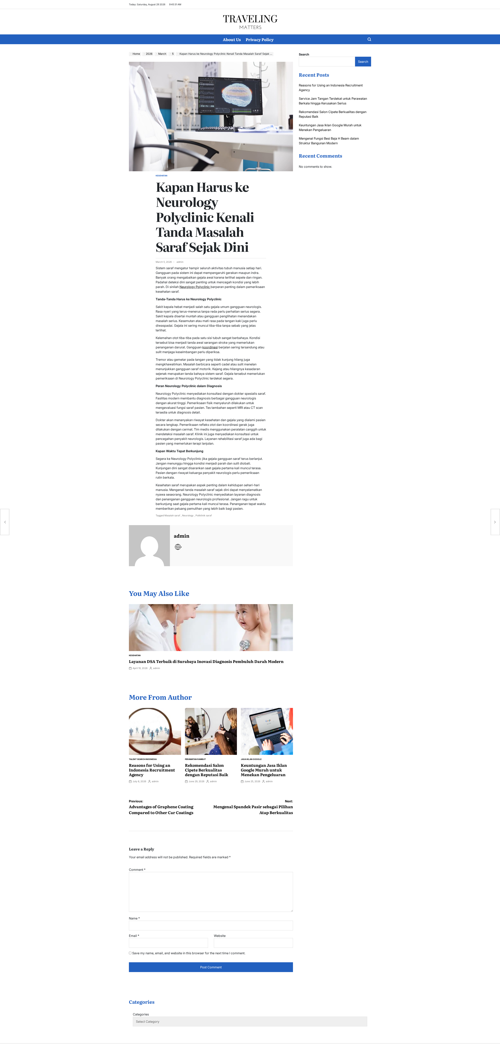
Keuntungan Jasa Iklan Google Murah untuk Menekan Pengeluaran (264, 769)
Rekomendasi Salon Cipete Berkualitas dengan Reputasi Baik (206, 769)
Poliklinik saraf (204, 515)
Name (134, 918)
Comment (137, 870)
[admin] (149, 545)
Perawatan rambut (195, 759)
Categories (141, 1014)
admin (180, 261)
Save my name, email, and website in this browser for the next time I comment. (188, 953)
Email (134, 936)
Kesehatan (161, 175)
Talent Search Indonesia (143, 759)
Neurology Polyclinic (195, 287)
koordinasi (210, 347)
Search (304, 54)
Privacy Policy (260, 39)
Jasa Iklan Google (251, 759)
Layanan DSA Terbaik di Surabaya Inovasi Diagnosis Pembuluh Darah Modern (206, 661)
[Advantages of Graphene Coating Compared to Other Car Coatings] (4, 522)
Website (220, 936)
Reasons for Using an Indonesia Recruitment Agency (152, 769)
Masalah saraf (172, 515)
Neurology (188, 515)
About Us (232, 39)
